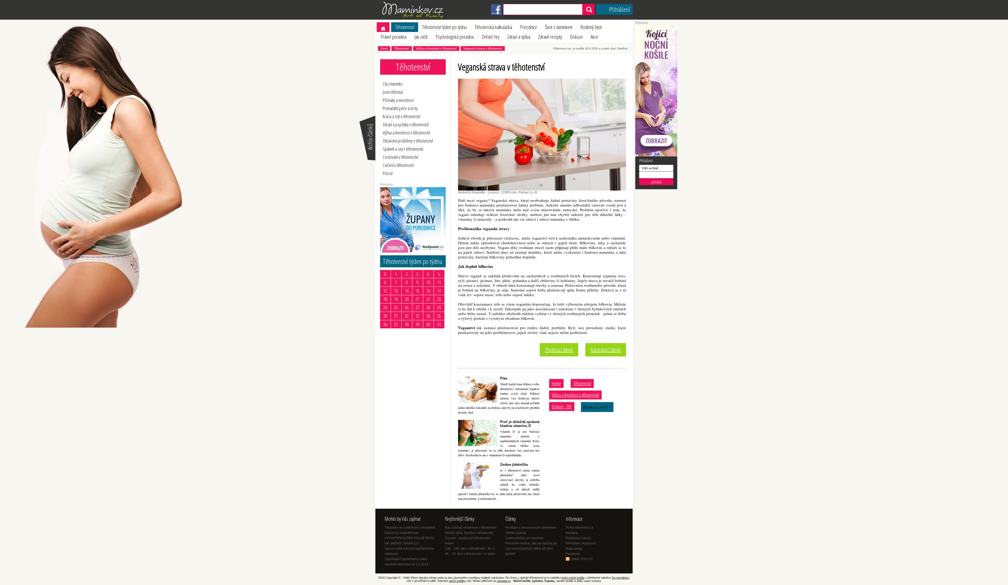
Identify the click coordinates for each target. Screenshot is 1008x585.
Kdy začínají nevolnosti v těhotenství (470, 527)
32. (407, 316)
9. (417, 282)
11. (439, 282)
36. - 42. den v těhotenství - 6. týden (470, 554)
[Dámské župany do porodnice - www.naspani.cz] (413, 251)
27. (418, 307)
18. (385, 299)
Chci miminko (393, 84)
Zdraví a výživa (518, 36)
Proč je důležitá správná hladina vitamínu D (519, 424)
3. (417, 274)
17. (439, 291)
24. (385, 307)
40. (428, 324)
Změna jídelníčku (514, 465)
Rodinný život (591, 27)
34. (428, 316)
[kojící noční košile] (656, 155)
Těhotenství (404, 27)
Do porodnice (620, 577)
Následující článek (606, 349)
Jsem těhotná (393, 92)
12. (385, 291)
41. (439, 324)
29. (439, 307)
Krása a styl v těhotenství (401, 116)
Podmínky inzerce (578, 538)
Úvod (384, 48)
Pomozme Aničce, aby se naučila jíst (531, 543)
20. (407, 299)
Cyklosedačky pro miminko (524, 538)
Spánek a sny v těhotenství (403, 149)
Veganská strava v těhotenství (482, 48)
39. (418, 324)
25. (396, 307)
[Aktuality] (367, 160)
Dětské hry (490, 36)
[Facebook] (496, 14)
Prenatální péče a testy (400, 108)
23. (439, 299)
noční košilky (457, 580)
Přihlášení (619, 9)
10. (428, 282)
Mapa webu (574, 548)
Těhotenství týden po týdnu (444, 27)
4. (428, 274)
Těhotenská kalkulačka (493, 27)
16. (428, 291)
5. (439, 274)
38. (407, 324)
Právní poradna (393, 36)
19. (396, 299)
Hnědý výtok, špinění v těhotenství (469, 533)
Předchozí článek (559, 349)
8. (407, 282)
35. (439, 316)
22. (428, 299)
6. (385, 282)
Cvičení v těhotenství (398, 165)
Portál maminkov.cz (579, 527)
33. (418, 316)
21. (418, 299)
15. (418, 291)
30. (385, 316)
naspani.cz (504, 580)
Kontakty (572, 533)
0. (385, 274)
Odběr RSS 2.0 (581, 559)
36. (385, 324)
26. (407, 307)
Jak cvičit (421, 36)
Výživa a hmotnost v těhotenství (436, 48)
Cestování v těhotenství (400, 157)
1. (396, 274)
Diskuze (576, 36)
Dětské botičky (515, 533)
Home (556, 383)
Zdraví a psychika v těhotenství (406, 124)
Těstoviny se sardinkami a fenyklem (410, 527)
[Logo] (413, 18)
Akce (594, 36)
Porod (387, 173)
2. (407, 274)
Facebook (573, 554)
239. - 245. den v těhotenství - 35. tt (470, 548)
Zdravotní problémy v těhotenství (408, 141)
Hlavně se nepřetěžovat (401, 533)
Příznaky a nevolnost (398, 100)
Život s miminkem (559, 27)
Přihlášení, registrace (581, 543)
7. (396, 282)
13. (396, 291)
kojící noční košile (572, 577)
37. (396, 324)
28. (428, 307)
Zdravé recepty (550, 36)
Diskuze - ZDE (562, 406)
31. (396, 316)
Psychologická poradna (454, 36)
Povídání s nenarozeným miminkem (530, 527)
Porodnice (528, 27)
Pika (503, 378)
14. (407, 291)
